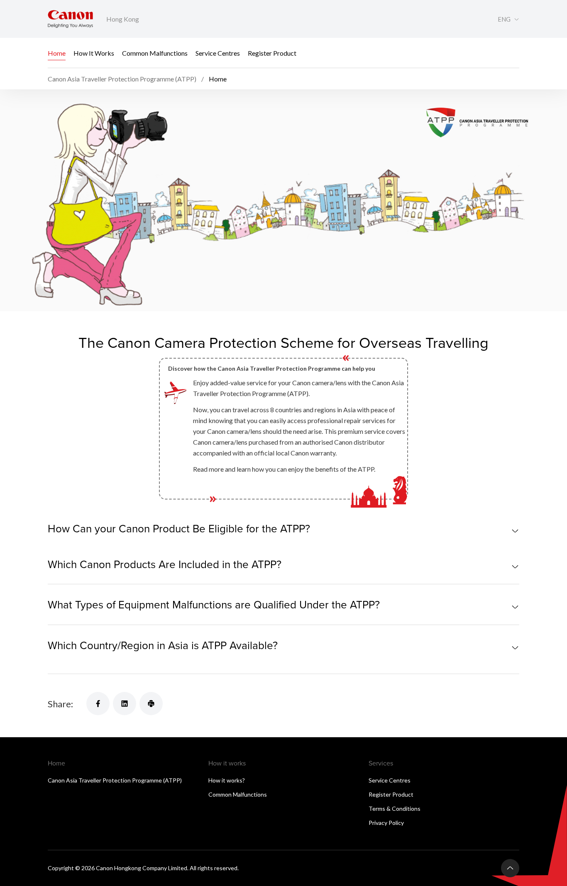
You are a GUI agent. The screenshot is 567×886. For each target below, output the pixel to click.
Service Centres (218, 53)
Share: (60, 703)
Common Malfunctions (155, 53)
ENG (504, 19)
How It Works (93, 53)
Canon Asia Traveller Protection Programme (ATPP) (115, 780)
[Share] (98, 703)
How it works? (226, 780)
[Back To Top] (510, 868)
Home (57, 53)
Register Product (272, 53)
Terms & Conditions (394, 808)
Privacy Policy (386, 822)
